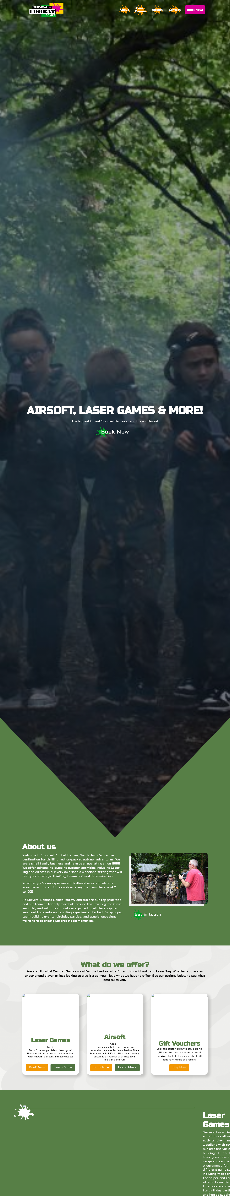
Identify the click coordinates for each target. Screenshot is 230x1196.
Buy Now (179, 1067)
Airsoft (157, 10)
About (124, 10)
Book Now (115, 432)
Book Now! (195, 10)
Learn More (63, 1067)
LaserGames (140, 9)
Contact (175, 10)
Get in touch (148, 915)
